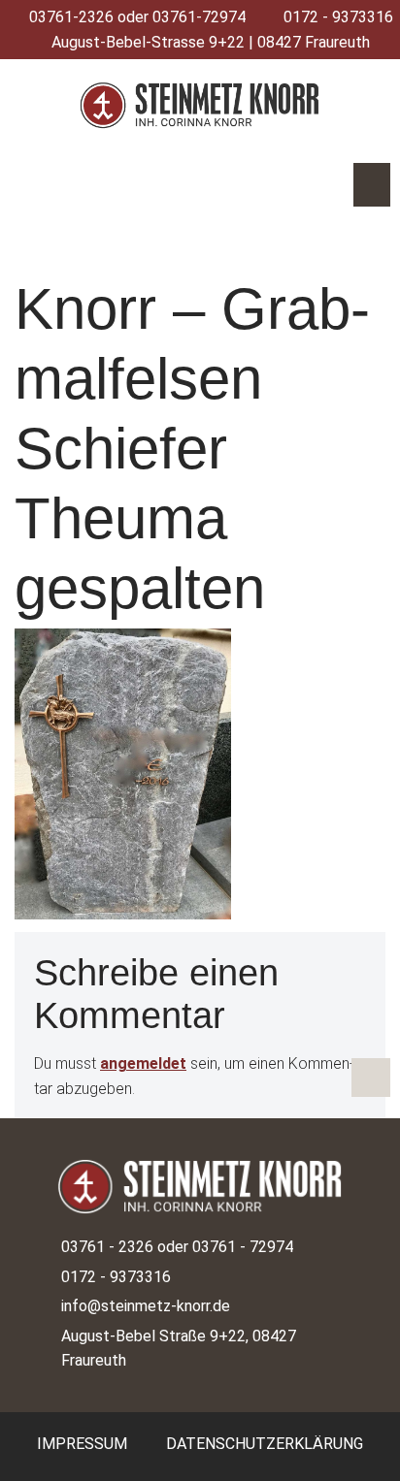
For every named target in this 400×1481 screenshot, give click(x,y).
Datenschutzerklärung (264, 1443)
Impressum (82, 1443)
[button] (371, 185)
